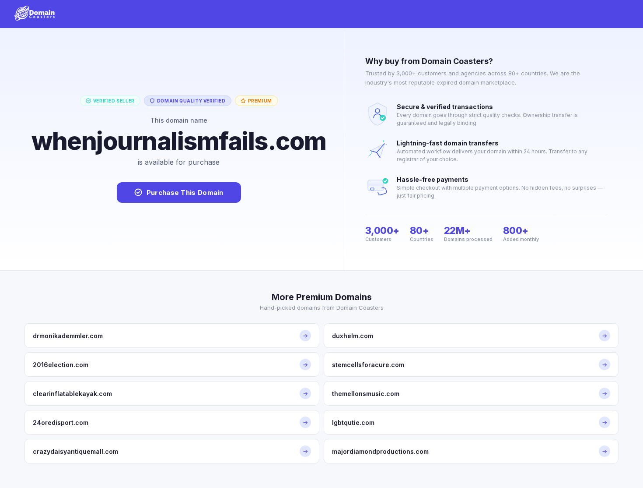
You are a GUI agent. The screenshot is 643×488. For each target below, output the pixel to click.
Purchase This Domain (185, 192)
